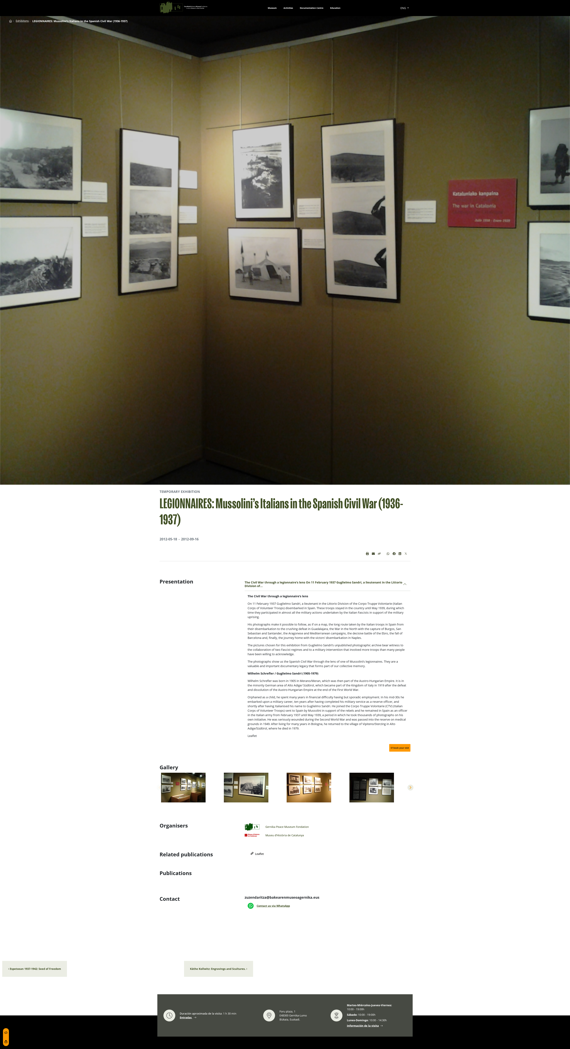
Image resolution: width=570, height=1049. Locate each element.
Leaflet (259, 854)
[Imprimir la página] (367, 553)
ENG (403, 8)
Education (335, 8)
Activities (288, 8)
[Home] (10, 21)
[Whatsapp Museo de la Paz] (388, 553)
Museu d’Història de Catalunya (284, 835)
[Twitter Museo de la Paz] (405, 553)
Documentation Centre (311, 8)
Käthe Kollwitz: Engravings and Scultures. (218, 969)
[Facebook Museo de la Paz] (394, 553)
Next (410, 788)
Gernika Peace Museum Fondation (287, 827)
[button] (379, 553)
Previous (160, 788)
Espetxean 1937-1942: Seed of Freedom (35, 969)
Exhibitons (22, 21)
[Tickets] (5, 1033)
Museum (272, 8)
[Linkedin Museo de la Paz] (400, 553)
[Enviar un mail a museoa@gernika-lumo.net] (373, 553)
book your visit (401, 747)
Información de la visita (363, 1025)
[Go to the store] (5, 1042)
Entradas (186, 1017)
